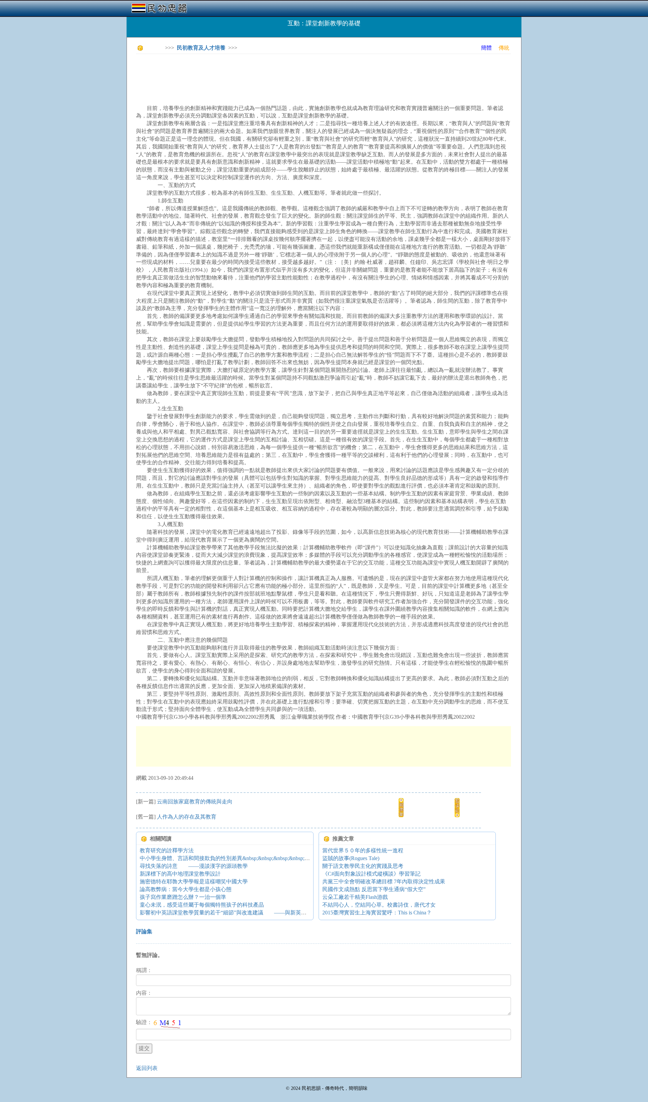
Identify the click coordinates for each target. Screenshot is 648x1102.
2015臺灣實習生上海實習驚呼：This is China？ (377, 912)
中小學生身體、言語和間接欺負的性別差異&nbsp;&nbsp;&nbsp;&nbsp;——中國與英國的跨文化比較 (257, 858)
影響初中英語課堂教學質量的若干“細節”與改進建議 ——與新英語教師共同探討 (239, 912)
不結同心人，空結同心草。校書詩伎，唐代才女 (379, 905)
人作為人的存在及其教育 (186, 817)
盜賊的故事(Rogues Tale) (350, 858)
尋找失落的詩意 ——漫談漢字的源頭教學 (194, 866)
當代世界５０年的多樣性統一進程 (362, 850)
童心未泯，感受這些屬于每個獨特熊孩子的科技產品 (202, 905)
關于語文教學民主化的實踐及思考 (362, 866)
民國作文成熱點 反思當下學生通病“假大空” (374, 889)
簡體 (486, 48)
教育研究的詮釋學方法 (167, 850)
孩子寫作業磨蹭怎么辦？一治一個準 (183, 897)
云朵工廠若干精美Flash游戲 (355, 897)
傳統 (503, 48)
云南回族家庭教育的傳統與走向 (195, 801)
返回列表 (147, 1068)
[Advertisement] (259, 74)
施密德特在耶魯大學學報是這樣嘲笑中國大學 (194, 881)
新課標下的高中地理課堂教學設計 (180, 874)
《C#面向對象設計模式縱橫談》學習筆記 (371, 874)
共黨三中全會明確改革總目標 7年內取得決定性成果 (383, 881)
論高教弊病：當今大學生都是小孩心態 (186, 889)
